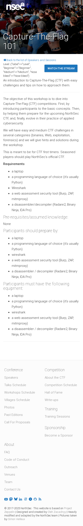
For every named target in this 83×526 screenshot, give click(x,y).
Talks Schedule (15, 385)
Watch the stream (61, 68)
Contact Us (12, 489)
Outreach (10, 467)
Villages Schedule (17, 400)
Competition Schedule (61, 385)
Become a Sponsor (59, 435)
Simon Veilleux (16, 519)
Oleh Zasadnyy (57, 511)
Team (8, 482)
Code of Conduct (16, 460)
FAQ (7, 452)
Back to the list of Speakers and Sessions (31, 60)
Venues (9, 474)
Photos (9, 407)
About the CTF (55, 378)
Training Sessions (57, 416)
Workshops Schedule (19, 392)
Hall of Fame (54, 392)
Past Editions (13, 415)
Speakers (11, 378)
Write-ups (51, 400)
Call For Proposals (17, 422)
